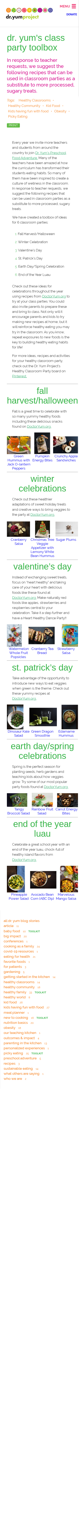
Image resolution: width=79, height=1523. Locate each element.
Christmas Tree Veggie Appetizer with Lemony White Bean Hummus (42, 548)
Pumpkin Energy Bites (42, 458)
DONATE (71, 14)
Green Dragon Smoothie (42, 733)
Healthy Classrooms (35, 100)
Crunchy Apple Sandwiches (66, 458)
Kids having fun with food (28, 111)
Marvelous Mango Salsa (66, 896)
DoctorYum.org (54, 296)
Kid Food (53, 106)
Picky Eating (18, 116)
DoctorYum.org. (39, 426)
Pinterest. (19, 376)
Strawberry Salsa (66, 651)
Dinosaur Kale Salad (19, 733)
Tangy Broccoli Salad (18, 811)
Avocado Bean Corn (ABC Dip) (42, 896)
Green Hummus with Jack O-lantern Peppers (18, 462)
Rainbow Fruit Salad (42, 811)
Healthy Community (24, 106)
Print (13, 125)
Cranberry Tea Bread (42, 651)
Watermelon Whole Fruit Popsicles (19, 653)
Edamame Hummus (66, 733)
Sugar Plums (66, 540)
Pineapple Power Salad (19, 896)
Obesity (60, 111)
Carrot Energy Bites (67, 811)
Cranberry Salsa (19, 542)
